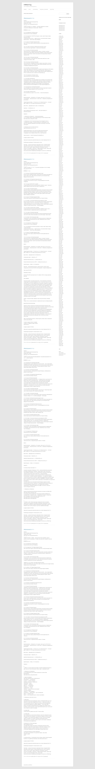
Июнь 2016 (60, 119)
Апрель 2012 (61, 176)
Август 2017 (60, 103)
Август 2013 (60, 157)
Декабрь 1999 (61, 345)
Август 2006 (60, 254)
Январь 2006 (61, 262)
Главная (25, 9)
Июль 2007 (60, 241)
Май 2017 (60, 106)
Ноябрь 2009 (61, 210)
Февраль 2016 (61, 124)
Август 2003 (60, 294)
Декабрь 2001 (61, 317)
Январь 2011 (61, 194)
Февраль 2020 (61, 67)
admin (39, 342)
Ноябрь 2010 (61, 196)
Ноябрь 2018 (61, 85)
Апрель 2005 (61, 273)
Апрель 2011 (61, 190)
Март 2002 (60, 313)
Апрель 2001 (61, 326)
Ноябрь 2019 (61, 71)
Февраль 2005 (61, 275)
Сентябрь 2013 (61, 156)
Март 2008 (60, 232)
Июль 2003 (60, 295)
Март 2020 (60, 66)
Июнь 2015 (60, 134)
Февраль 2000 (61, 343)
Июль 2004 (60, 281)
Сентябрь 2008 (61, 227)
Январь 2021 (61, 59)
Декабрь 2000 (61, 331)
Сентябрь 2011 (61, 184)
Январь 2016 (61, 125)
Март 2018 (60, 95)
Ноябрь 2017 (61, 99)
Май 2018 (60, 92)
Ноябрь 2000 (61, 332)
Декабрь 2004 (61, 278)
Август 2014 (60, 145)
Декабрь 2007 (61, 235)
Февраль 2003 (61, 301)
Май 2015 (60, 135)
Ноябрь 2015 (61, 128)
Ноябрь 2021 (61, 47)
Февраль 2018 (61, 96)
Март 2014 (60, 151)
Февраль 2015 (61, 138)
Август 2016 (60, 117)
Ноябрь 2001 (61, 318)
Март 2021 (60, 57)
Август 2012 (60, 171)
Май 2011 (60, 189)
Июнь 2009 (60, 216)
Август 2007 (60, 240)
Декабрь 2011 (61, 181)
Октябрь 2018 (61, 86)
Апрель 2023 (61, 40)
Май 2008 (60, 229)
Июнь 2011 (60, 188)
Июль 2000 (60, 337)
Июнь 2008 (60, 228)
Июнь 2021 (60, 53)
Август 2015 (60, 131)
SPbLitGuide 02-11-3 (29, 159)
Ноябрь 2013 (61, 154)
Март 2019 (60, 80)
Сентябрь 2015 (61, 130)
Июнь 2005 (60, 271)
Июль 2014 (60, 147)
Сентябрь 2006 (61, 253)
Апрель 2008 (61, 230)
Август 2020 (60, 65)
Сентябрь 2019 (61, 73)
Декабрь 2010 (61, 195)
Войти (60, 351)
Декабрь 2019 (61, 70)
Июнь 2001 (60, 324)
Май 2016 (60, 121)
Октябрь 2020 (61, 63)
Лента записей (61, 352)
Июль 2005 (60, 269)
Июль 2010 (60, 201)
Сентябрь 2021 (61, 50)
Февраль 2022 (61, 44)
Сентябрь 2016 (61, 116)
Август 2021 (60, 51)
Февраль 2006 (61, 261)
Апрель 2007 (61, 245)
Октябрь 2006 (61, 252)
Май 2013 (60, 161)
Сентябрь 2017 (61, 102)
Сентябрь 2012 (61, 170)
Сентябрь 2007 (61, 239)
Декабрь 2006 (61, 249)
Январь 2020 (61, 69)
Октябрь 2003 (61, 292)
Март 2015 (60, 137)
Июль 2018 (60, 90)
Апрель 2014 (61, 150)
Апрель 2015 (61, 136)
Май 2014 (60, 149)
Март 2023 (60, 41)
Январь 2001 (61, 330)
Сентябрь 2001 (61, 320)
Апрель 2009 (61, 219)
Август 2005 (60, 268)
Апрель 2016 (61, 122)
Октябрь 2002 (61, 306)
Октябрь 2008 (61, 226)
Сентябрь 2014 (61, 144)
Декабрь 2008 (61, 223)
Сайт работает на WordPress (28, 764)
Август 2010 (60, 200)
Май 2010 (60, 203)
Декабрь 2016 (61, 112)
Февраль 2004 (61, 287)
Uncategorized (46, 342)
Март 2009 (60, 220)
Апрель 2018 (61, 93)
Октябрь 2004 (61, 280)
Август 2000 (60, 336)
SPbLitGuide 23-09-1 (62, 28)
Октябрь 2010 (61, 197)
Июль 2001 (60, 323)
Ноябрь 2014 (61, 142)
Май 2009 (60, 217)
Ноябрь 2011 (61, 182)
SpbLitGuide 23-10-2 (62, 25)
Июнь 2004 (60, 282)
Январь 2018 (61, 97)
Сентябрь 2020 (61, 64)
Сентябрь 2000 (61, 334)
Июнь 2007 (60, 242)
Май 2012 (60, 175)
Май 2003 (60, 298)
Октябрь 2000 (61, 333)
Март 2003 (60, 300)
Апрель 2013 (61, 162)
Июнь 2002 (60, 310)
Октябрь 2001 (61, 319)
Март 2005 (60, 274)
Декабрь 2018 (61, 84)
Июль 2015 (60, 132)
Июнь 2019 (60, 77)
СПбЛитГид (27, 5)
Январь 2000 (61, 344)
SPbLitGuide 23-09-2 (62, 27)
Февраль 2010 (61, 207)
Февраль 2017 (61, 110)
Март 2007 (60, 246)
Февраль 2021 (61, 58)
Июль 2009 (60, 215)
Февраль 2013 (61, 164)
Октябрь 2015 (61, 129)
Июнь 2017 (60, 105)
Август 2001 (60, 321)
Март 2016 (60, 123)
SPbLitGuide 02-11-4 (29, 18)
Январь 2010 (61, 208)
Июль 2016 (60, 118)
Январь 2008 (61, 234)
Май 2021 (60, 54)
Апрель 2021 (61, 56)
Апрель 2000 (61, 340)
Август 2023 (60, 38)
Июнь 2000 (60, 338)
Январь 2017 (61, 111)
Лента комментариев (62, 353)
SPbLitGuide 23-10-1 (62, 26)
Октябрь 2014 (61, 143)
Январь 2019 (61, 83)
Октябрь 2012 (61, 169)
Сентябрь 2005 (61, 267)
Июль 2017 (60, 104)
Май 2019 (60, 78)
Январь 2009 (61, 222)
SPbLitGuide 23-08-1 (62, 30)
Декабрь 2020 (61, 60)
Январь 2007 (61, 248)
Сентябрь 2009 (61, 213)
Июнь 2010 (60, 202)
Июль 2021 (60, 52)
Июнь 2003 (60, 297)
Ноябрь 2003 (61, 291)
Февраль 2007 (61, 247)
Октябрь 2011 (61, 183)
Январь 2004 (61, 288)
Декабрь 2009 (61, 209)
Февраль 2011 (61, 193)
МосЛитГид (52, 9)
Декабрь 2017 (61, 98)
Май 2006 (60, 258)
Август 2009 (60, 214)
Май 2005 (60, 272)
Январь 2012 (61, 180)
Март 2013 (60, 163)
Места (30, 9)
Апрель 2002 (61, 312)
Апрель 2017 (61, 108)
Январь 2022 (61, 45)
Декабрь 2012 (61, 167)
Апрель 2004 (61, 285)
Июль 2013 (60, 158)
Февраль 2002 (61, 314)
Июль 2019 (60, 76)
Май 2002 (60, 311)
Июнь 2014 (60, 148)
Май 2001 (60, 325)
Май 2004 (60, 284)
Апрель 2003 (61, 299)
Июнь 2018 (60, 91)
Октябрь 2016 (61, 115)
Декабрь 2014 (61, 141)
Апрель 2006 (61, 259)
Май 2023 (60, 39)
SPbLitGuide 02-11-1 (29, 529)
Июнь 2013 (60, 160)
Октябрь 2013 (61, 155)
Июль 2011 (60, 187)
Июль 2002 (60, 308)
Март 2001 (60, 327)
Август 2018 (60, 89)
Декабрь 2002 (61, 304)
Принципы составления (44, 9)
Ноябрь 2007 (61, 236)
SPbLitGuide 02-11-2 (29, 348)
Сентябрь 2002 (61, 307)
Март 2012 (60, 177)
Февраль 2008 (61, 233)
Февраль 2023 (61, 43)
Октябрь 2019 (61, 72)
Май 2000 (60, 339)
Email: (60, 19)
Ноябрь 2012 (61, 168)
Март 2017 (60, 109)
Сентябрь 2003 (61, 293)
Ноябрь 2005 (61, 265)
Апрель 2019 (61, 79)
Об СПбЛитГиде (35, 9)
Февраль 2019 (61, 82)
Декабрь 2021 (61, 46)
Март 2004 (60, 286)
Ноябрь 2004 (61, 279)
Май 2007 (60, 243)
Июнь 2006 (60, 256)
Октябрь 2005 (61, 266)
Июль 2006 (60, 255)
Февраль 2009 (61, 221)
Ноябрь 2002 (61, 305)
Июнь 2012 (60, 174)
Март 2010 (60, 206)
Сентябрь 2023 (61, 37)
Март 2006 (60, 260)
